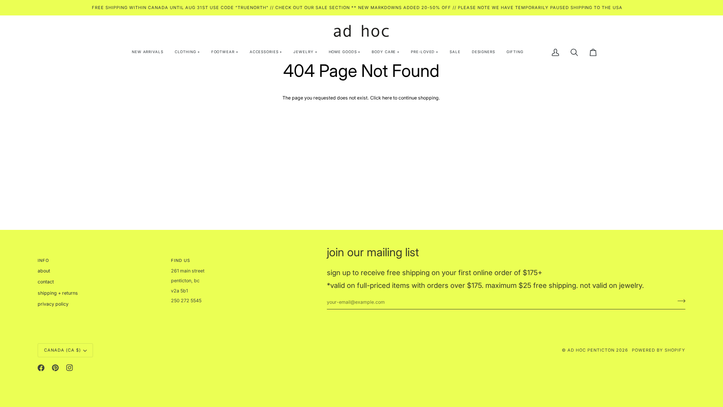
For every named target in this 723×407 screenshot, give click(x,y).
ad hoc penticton (591, 350)
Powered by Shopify (658, 350)
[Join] (679, 301)
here (387, 98)
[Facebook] (41, 367)
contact (46, 282)
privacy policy (53, 304)
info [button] (43, 260)
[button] (187, 52)
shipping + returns (58, 293)
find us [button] (180, 260)
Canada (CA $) (62, 350)
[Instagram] (69, 367)
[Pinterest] (55, 367)
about (44, 271)
